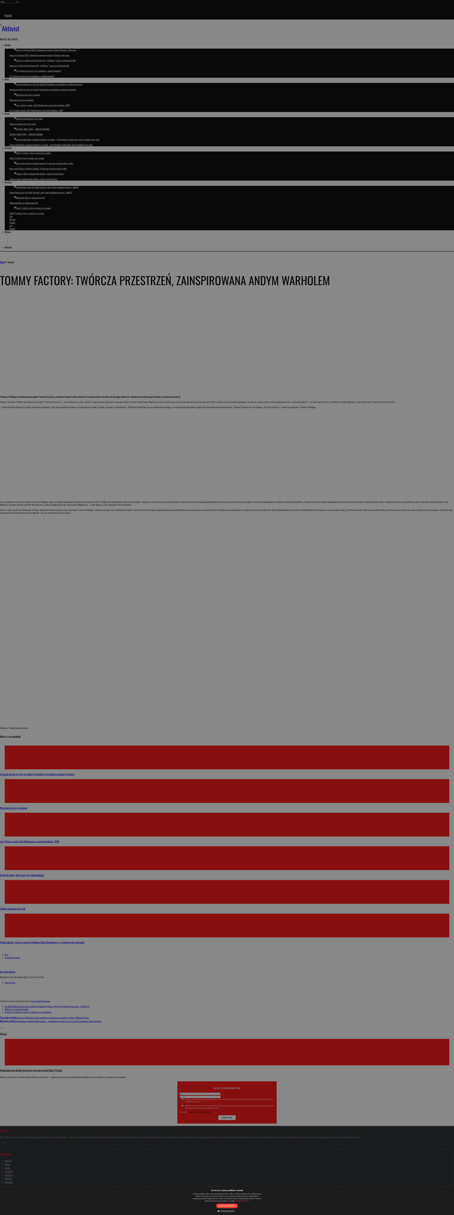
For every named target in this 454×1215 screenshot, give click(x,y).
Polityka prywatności (242, 1201)
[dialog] (227, 1201)
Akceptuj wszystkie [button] (227, 1206)
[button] (226, 1211)
